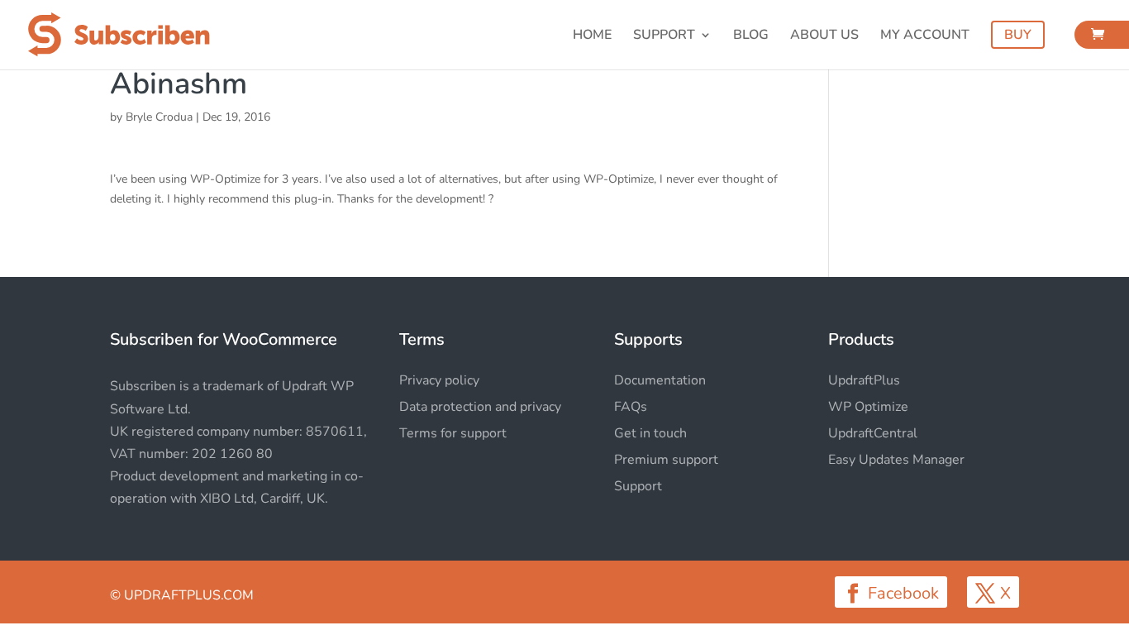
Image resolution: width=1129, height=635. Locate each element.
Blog (751, 36)
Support (664, 36)
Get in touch (650, 433)
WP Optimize (868, 407)
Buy (1017, 35)
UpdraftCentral (872, 433)
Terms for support (453, 433)
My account (924, 36)
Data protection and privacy (480, 407)
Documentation (660, 380)
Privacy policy (439, 380)
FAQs (630, 407)
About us (824, 36)
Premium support (666, 460)
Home (592, 36)
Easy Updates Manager (896, 460)
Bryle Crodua (159, 117)
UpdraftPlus (864, 380)
